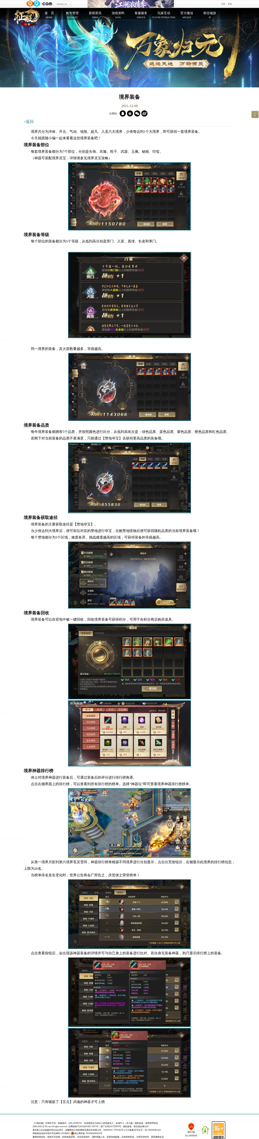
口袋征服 (39, 1123)
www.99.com (39, 4)
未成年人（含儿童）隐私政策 (129, 1123)
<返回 (29, 121)
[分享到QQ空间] (130, 113)
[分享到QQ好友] (123, 113)
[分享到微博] (144, 113)
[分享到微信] (137, 113)
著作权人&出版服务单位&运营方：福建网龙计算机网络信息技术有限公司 (67, 1130)
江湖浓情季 (131, 4)
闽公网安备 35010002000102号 (88, 1133)
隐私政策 (127, 1126)
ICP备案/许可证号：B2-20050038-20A (143, 1130)
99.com (48, 1126)
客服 (230, 4)
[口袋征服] (26, 18)
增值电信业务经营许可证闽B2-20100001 (51, 1133)
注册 (223, 4)
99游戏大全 (62, 4)
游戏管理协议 (151, 1123)
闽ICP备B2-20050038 (191, 1134)
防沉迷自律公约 (141, 1126)
